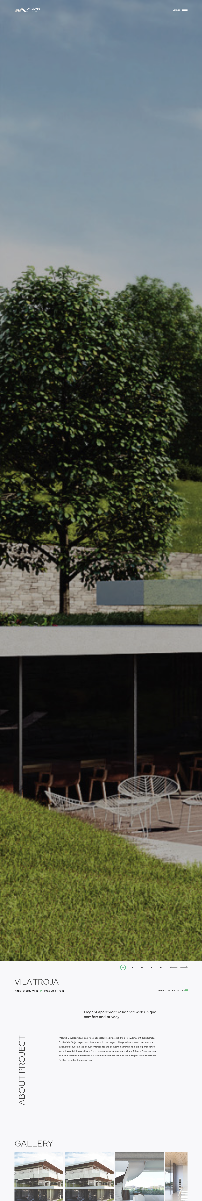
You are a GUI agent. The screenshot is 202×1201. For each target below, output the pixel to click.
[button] (173, 967)
